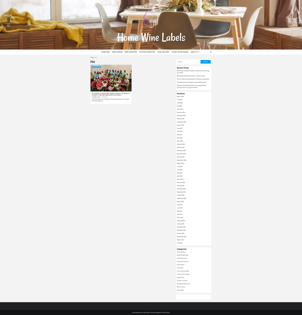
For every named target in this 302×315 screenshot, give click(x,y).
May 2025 (179, 135)
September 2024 (181, 160)
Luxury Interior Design (183, 274)
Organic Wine (180, 277)
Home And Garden (182, 258)
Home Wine (105, 52)
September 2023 (181, 198)
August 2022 (180, 240)
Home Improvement (182, 261)
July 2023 (179, 205)
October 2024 (180, 157)
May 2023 (179, 211)
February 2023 (181, 220)
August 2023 (180, 201)
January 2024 (180, 185)
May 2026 (179, 106)
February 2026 (181, 112)
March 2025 (180, 141)
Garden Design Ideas (182, 255)
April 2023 (179, 214)
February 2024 (181, 182)
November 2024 (181, 154)
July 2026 (179, 99)
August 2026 (180, 96)
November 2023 (181, 192)
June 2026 (180, 103)
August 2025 (180, 125)
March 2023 (180, 217)
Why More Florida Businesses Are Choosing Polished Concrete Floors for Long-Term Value (191, 86)
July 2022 (179, 243)
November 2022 (181, 230)
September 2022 (181, 236)
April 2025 (179, 138)
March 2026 (180, 109)
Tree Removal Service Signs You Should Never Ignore (192, 82)
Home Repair (180, 265)
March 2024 (180, 179)
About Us (194, 52)
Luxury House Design (179, 52)
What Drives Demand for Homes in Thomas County (191, 76)
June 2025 (180, 131)
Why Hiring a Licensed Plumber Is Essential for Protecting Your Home (193, 72)
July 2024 (179, 166)
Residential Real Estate (183, 284)
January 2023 (180, 224)
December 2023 (181, 189)
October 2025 (180, 119)
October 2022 (180, 233)
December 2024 (181, 150)
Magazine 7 (159, 312)
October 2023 (180, 195)
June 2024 (180, 170)
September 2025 (181, 122)
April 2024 (179, 176)
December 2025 (181, 115)
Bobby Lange (96, 97)
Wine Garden (117, 52)
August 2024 (180, 163)
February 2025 (181, 144)
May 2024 (179, 173)
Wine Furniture (131, 52)
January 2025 (180, 147)
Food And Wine (163, 52)
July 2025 (179, 128)
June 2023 (180, 208)
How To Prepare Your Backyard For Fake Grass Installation (193, 79)
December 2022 (181, 227)
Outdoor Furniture (147, 52)
